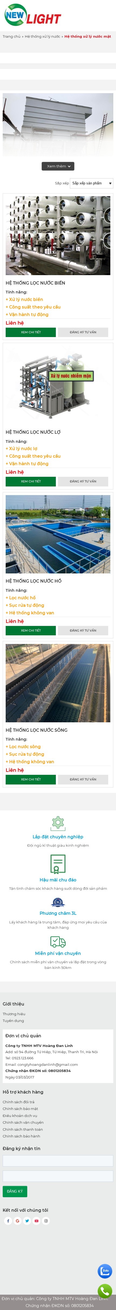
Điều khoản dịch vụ (20, 1115)
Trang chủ (12, 36)
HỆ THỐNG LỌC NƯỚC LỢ (33, 432)
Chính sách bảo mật (20, 1108)
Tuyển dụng (13, 1020)
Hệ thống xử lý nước (42, 36)
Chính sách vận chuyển (23, 1122)
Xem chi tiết (31, 332)
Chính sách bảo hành (21, 1136)
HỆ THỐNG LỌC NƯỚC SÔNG (36, 730)
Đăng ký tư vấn (83, 332)
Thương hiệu (14, 1014)
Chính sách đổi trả (19, 1102)
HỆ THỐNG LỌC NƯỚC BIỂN (35, 283)
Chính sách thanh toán (23, 1129)
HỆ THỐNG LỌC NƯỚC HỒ (34, 581)
